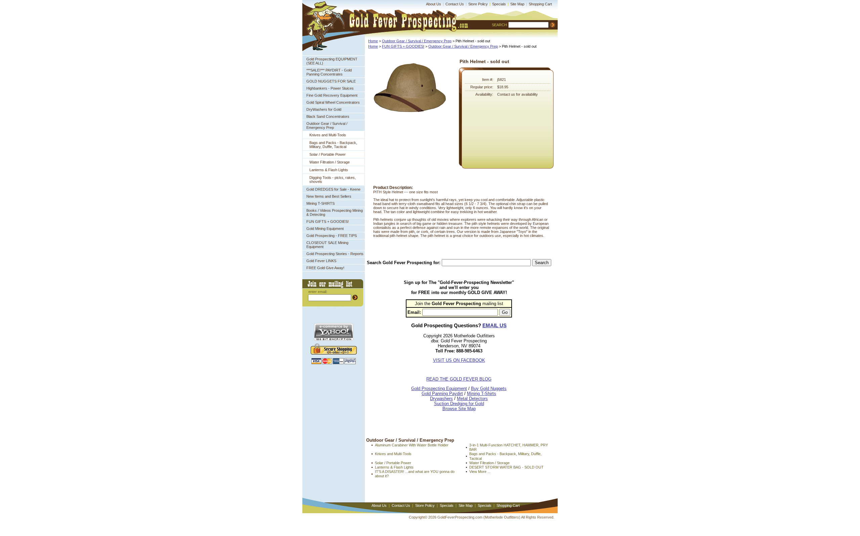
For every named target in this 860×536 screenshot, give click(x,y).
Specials (499, 4)
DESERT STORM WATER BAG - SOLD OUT (506, 467)
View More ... (479, 472)
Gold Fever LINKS (321, 261)
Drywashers (441, 398)
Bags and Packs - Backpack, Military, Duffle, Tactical (333, 145)
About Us (433, 4)
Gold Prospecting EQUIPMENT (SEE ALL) (331, 61)
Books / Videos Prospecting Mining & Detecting (334, 212)
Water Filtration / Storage (329, 162)
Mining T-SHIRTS (320, 203)
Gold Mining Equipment (325, 229)
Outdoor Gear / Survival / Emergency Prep (326, 125)
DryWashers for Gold (323, 109)
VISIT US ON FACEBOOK (459, 360)
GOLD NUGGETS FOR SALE (331, 81)
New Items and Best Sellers (328, 196)
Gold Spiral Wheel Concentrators (333, 102)
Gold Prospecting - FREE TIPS (331, 236)
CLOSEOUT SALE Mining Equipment (327, 245)
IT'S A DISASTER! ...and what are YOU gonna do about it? (415, 474)
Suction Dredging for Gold (459, 403)
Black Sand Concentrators (327, 116)
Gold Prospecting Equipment (439, 388)
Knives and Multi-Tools (327, 135)
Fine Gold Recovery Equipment (331, 95)
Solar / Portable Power (327, 154)
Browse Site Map (459, 408)
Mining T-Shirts (481, 393)
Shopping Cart (540, 4)
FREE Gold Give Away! (325, 268)
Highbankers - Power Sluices (330, 88)
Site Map (517, 4)
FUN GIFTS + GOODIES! (327, 222)
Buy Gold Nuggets (489, 388)
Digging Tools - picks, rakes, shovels (332, 180)
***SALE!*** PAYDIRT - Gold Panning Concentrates (329, 72)
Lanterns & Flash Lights (328, 170)
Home (373, 41)
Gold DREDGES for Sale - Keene (333, 189)
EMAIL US (494, 325)
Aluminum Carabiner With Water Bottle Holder (411, 445)
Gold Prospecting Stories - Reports (334, 254)
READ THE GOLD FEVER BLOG (458, 379)
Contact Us (454, 4)
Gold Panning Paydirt (442, 393)
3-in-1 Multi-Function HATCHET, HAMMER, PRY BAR (508, 447)
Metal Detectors (472, 398)
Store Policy (478, 4)
